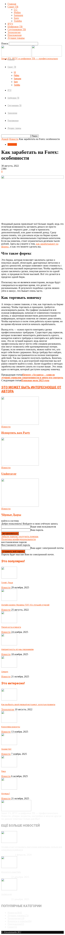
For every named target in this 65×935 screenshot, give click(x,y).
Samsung (18, 15)
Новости (13, 139)
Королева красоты (10, 727)
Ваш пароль (36, 530)
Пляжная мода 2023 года (35, 380)
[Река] (9, 766)
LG (15, 9)
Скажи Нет (6, 749)
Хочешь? (5, 793)
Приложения (14, 35)
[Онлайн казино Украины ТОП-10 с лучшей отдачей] (9, 600)
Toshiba (18, 21)
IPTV (10, 23)
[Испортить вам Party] (20, 423)
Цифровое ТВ (15, 26)
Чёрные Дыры (11, 514)
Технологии (14, 32)
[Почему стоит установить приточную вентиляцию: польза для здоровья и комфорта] (9, 842)
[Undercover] (20, 464)
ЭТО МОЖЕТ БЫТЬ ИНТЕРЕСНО (25, 387)
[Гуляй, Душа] (9, 577)
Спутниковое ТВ (17, 29)
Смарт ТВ (13, 6)
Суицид (4, 671)
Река (3, 771)
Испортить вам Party (15, 432)
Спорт (12, 927)
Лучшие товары (16, 38)
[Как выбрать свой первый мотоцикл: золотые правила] (9, 699)
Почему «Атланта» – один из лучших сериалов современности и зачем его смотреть (32, 376)
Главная (12, 4)
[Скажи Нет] (9, 744)
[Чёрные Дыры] (20, 505)
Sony (16, 18)
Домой (5, 139)
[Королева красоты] (9, 722)
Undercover (8, 473)
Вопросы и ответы (19, 921)
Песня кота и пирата (11, 627)
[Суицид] (9, 666)
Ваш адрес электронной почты (47, 548)
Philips (17, 12)
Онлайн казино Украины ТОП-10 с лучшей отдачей (25, 605)
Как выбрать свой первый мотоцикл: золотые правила (28, 704)
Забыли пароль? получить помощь (19, 536)
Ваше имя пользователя (43, 526)
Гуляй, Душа (7, 582)
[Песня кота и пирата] (9, 622)
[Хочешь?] (9, 788)
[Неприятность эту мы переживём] (9, 644)
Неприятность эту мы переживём (17, 649)
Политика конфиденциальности (18, 539)
